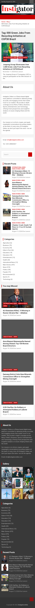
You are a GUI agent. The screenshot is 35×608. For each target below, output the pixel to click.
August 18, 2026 (17, 177)
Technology (6, 279)
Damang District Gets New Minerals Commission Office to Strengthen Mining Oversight (20, 200)
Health (5, 260)
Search (30, 154)
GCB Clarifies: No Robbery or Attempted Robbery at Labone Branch (21, 214)
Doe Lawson (19, 71)
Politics (5, 269)
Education (6, 252)
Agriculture (6, 243)
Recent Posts (10, 164)
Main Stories (22, 57)
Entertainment (7, 257)
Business (6, 245)
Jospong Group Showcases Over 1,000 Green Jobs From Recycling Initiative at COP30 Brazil (16, 67)
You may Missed (10, 286)
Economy (6, 248)
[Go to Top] (32, 599)
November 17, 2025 (9, 71)
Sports (5, 277)
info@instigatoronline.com (15, 140)
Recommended (8, 274)
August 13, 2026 (17, 220)
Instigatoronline (23, 605)
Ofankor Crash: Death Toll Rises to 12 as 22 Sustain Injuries (22, 227)
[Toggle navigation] (3, 17)
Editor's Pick (7, 250)
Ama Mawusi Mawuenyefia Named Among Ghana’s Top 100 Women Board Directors (21, 185)
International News (10, 57)
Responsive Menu (31, 1)
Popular (5, 272)
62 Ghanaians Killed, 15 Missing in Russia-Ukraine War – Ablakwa (22, 173)
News (5, 60)
